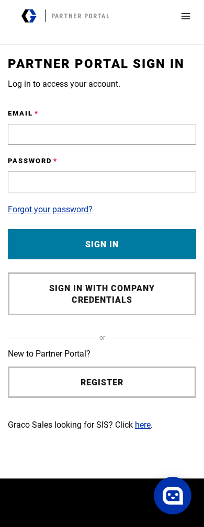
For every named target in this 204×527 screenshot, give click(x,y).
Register (102, 382)
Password (30, 161)
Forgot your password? (50, 209)
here (143, 425)
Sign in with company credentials (102, 294)
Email (20, 113)
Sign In (102, 244)
